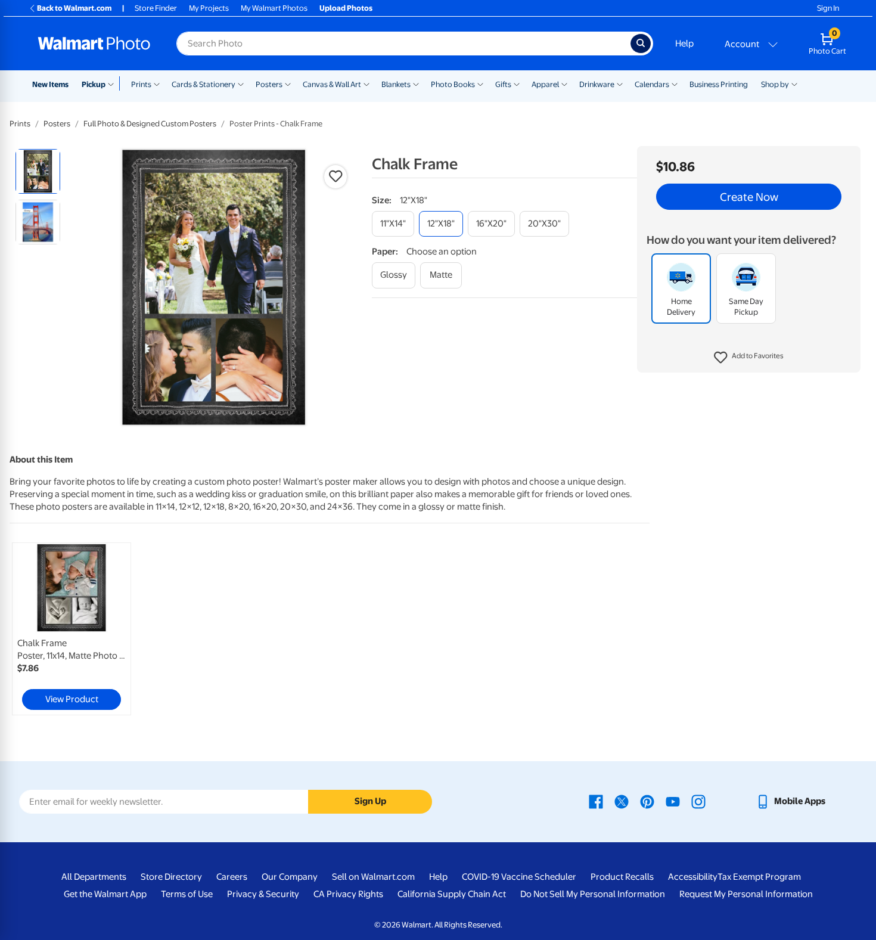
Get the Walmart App (105, 894)
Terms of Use (187, 894)
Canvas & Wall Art (332, 84)
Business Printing (718, 84)
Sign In (828, 8)
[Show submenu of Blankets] (416, 83)
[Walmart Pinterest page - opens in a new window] (647, 801)
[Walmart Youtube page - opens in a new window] (673, 801)
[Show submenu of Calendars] (674, 83)
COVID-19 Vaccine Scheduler (519, 876)
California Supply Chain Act (451, 894)
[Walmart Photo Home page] (94, 43)
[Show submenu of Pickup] (113, 83)
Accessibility (692, 876)
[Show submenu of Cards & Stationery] (240, 83)
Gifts (503, 84)
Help (684, 43)
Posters (269, 84)
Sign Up (370, 801)
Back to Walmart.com (74, 8)
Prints (141, 84)
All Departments (93, 876)
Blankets (396, 84)
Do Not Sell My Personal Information (592, 894)
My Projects (209, 8)
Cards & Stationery (203, 84)
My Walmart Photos (274, 8)
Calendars (652, 84)
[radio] (37, 171)
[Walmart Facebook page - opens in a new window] (596, 801)
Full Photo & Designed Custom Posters (149, 123)
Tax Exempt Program (759, 876)
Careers (231, 876)
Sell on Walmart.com (373, 876)
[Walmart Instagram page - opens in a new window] (698, 801)
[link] (72, 629)
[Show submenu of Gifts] (516, 83)
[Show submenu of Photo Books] (480, 83)
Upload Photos (345, 8)
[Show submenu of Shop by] (794, 83)
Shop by (775, 84)
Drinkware (596, 84)
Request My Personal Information (746, 894)
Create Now (749, 196)
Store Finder (156, 8)
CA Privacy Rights (348, 894)
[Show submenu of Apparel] (564, 83)
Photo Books (453, 84)
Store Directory (171, 876)
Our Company (290, 876)
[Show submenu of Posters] (287, 83)
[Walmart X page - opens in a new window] (621, 801)
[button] (749, 358)
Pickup (93, 84)
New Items (50, 84)
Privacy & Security (263, 894)
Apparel (545, 84)
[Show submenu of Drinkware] (619, 83)
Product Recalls (622, 876)
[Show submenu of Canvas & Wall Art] (366, 83)
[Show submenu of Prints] (156, 83)
